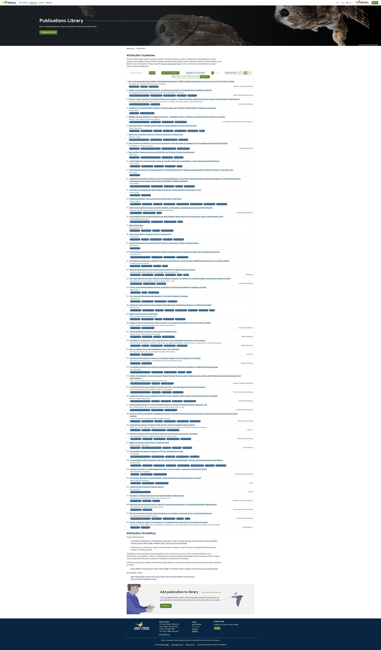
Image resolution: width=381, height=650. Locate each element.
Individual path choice (169, 95)
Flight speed (179, 186)
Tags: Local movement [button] (169, 73)
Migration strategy (135, 204)
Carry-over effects (157, 257)
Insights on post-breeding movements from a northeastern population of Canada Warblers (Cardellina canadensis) (170, 90)
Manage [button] (49, 3)
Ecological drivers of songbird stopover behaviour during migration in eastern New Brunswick (163, 126)
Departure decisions (156, 95)
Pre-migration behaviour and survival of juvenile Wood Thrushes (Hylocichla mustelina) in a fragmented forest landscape (174, 367)
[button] (337, 3)
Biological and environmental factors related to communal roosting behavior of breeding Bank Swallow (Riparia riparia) (173, 505)
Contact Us (166, 635)
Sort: (173, 77)
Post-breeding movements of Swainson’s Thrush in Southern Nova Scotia (156, 452)
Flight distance (146, 430)
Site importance (153, 86)
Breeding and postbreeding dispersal (139, 95)
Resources (33, 3)
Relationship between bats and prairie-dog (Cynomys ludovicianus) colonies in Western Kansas (164, 243)
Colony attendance (167, 157)
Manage (195, 632)
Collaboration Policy (48, 32)
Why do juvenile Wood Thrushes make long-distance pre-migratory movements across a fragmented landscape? (171, 514)
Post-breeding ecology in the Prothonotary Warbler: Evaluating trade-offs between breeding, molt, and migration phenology (175, 252)
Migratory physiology (180, 122)
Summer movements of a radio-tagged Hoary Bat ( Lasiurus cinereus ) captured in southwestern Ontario (168, 469)
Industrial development (197, 465)
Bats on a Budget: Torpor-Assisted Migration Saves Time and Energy (154, 349)
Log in (343, 3)
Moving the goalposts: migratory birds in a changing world (150, 234)
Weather (202, 130)
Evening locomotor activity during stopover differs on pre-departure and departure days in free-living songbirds (170, 323)
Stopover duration (192, 130)
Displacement (157, 130)
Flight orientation (155, 122)
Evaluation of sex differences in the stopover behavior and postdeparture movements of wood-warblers (168, 341)
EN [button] (350, 3)
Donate (375, 3)
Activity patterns (134, 86)
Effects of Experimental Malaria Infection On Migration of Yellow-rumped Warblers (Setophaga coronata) (168, 288)
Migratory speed (181, 95)
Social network (145, 527)
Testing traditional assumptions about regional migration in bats (153, 332)
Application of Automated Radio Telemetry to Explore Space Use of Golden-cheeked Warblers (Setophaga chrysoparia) (172, 108)
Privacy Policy (190, 645)
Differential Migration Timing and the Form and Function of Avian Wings (155, 199)
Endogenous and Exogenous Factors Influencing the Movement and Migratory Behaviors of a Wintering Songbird (170, 305)
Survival (159, 212)
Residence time (192, 95)
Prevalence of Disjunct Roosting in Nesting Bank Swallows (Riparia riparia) (157, 496)
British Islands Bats (136, 226)
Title (178, 77)
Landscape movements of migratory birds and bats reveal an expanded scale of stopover (162, 425)
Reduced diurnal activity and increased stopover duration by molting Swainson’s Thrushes (162, 270)
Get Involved (23, 3)
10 (239, 73)
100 (249, 73)
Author (184, 77)
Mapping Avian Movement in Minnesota (143, 314)
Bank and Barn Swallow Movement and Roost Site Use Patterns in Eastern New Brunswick (162, 152)
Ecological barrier (146, 230)
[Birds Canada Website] (362, 3)
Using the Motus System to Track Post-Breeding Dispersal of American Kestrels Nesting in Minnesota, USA (168, 405)
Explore (41, 3)
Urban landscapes (178, 239)
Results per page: (231, 73)
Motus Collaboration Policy (171, 64)
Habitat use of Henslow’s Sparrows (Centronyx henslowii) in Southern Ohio (156, 135)
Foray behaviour (134, 113)
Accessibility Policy (177, 645)
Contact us (166, 606)
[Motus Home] (9, 2)
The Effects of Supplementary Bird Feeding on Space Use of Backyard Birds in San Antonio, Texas (165, 190)
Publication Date (193, 77)
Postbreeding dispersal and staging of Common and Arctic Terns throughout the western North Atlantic (167, 387)
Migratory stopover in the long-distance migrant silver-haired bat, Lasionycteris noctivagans (164, 434)
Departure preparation (182, 204)
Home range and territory (147, 113)
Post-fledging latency (183, 148)
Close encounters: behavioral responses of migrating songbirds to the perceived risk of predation (165, 358)
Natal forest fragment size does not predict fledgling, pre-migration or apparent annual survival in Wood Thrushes (171, 208)
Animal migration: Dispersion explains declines (147, 487)
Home (194, 622)
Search (152, 73)
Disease (144, 292)
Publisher (204, 77)
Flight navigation (170, 456)
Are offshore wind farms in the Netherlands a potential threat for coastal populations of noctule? (165, 478)
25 (242, 73)
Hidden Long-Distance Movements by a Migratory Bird (149, 443)
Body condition (158, 204)
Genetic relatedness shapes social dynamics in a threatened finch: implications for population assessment (169, 522)
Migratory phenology (168, 122)
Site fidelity (144, 86)
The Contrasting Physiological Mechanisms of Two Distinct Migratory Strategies (159, 296)
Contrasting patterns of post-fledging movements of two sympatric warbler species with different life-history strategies (174, 396)
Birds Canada (164, 645)
